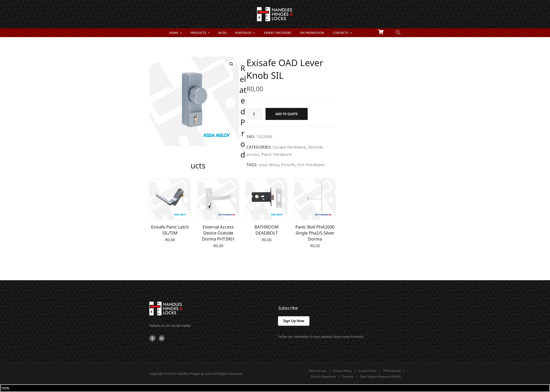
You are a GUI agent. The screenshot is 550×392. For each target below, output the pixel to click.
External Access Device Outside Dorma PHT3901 (218, 233)
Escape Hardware (289, 147)
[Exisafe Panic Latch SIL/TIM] (170, 199)
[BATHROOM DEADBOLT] (266, 199)
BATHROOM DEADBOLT (266, 230)
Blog (222, 33)
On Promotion (312, 33)
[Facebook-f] (152, 338)
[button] (231, 64)
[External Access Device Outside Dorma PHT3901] (218, 199)
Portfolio (243, 33)
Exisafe (288, 164)
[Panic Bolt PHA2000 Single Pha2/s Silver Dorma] (315, 199)
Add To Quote (286, 114)
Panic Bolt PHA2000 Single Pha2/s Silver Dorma (314, 233)
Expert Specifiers (277, 33)
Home (173, 33)
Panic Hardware (276, 154)
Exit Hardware (310, 164)
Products (198, 33)
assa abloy (269, 164)
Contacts (340, 33)
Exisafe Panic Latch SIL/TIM (170, 230)
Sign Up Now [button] (293, 320)
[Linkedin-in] (162, 338)
